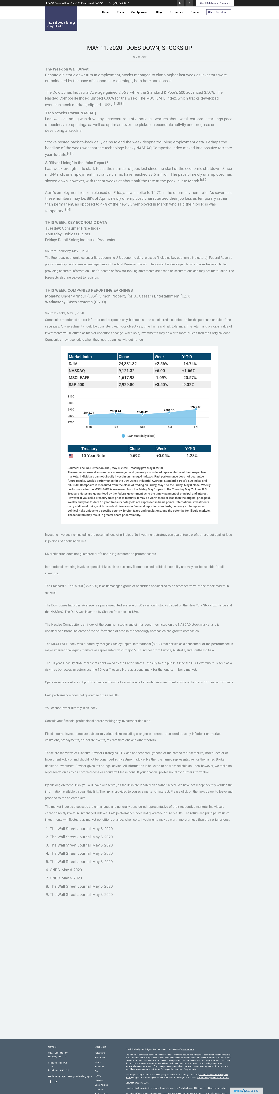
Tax (96, 1071)
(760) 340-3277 (121, 3)
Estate (98, 1062)
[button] (106, 12)
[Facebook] (189, 3)
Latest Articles (101, 1085)
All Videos (99, 1090)
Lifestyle (99, 1080)
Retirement (100, 1053)
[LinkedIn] (180, 3)
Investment (100, 1057)
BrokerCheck (188, 1049)
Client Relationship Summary (215, 3)
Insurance (99, 1067)
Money (98, 1076)
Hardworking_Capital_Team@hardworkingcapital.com (72, 1076)
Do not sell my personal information (213, 1077)
